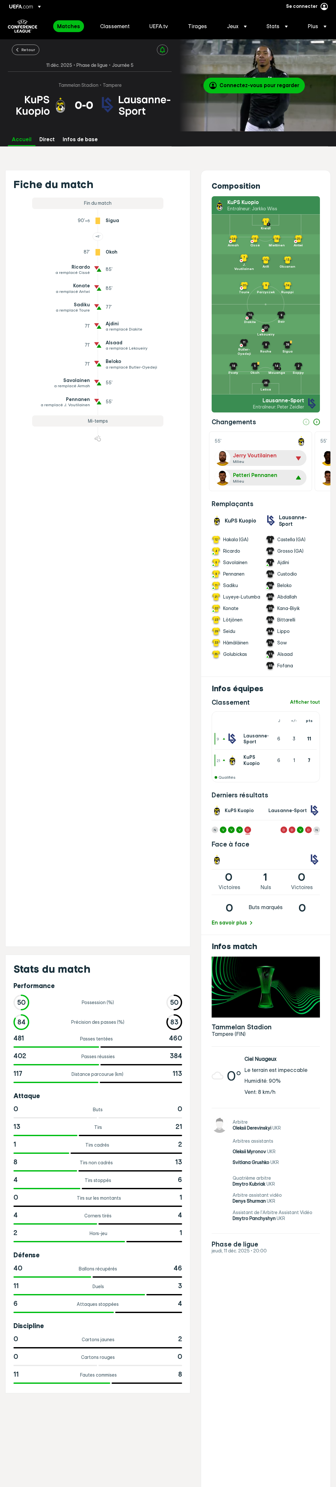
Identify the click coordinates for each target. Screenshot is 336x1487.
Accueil (22, 139)
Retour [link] (28, 49)
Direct (47, 139)
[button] (237, 26)
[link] (68, 26)
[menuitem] (70, 26)
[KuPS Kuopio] (233, 760)
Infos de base (80, 139)
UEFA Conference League (22, 26)
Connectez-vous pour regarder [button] (259, 85)
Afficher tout (305, 702)
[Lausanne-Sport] (233, 739)
